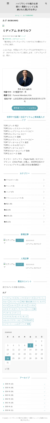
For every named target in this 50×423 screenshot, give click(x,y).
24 (8, 358)
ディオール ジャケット (11, 313)
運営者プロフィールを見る (25, 108)
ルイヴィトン (40, 298)
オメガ (5, 305)
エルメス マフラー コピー (12, 320)
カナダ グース (8, 309)
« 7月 (7, 369)
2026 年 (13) (9, 384)
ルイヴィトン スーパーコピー (21, 140)
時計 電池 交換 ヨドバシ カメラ (33, 302)
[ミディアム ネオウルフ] (3, 26)
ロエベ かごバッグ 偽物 (20, 151)
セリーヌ (30, 298)
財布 (9, 216)
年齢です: (8, 92)
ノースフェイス (9, 298)
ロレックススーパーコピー (20, 128)
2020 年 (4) (8, 406)
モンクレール (15, 302)
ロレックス (21, 298)
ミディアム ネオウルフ (17, 30)
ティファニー (20, 309)
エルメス (13, 305)
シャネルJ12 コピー (17, 145)
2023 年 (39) (9, 395)
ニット (29, 309)
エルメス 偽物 (15, 137)
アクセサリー (12, 180)
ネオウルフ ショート (18, 39)
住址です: (8, 99)
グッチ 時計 (14, 126)
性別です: (19, 92)
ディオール (22, 305)
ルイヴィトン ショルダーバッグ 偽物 (16, 324)
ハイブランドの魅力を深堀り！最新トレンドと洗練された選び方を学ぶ (27, 6)
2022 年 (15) (9, 399)
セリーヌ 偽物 (16, 154)
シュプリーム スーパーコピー (21, 131)
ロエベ (5, 302)
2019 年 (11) (9, 410)
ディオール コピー (16, 148)
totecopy (28, 320)
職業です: (8, 95)
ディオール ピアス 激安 (18, 142)
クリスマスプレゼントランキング (15, 316)
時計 (9, 204)
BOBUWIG (8, 39)
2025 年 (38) (9, 387)
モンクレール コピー (17, 134)
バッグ (10, 192)
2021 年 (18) (9, 403)
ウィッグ (10, 186)
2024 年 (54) (9, 391)
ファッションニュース (14, 198)
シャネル (32, 305)
